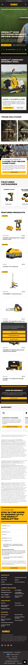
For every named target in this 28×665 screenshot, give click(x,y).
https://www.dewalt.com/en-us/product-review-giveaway (12, 443)
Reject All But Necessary (14, 335)
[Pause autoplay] (25, 49)
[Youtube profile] (8, 645)
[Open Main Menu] (2, 4)
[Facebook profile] (2, 645)
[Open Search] (25, 4)
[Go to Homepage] (14, 4)
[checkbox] (2, 545)
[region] (14, 132)
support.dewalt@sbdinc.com (7, 563)
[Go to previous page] (1, 49)
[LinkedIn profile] (11, 645)
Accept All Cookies (14, 339)
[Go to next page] (22, 49)
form (19, 562)
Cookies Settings (14, 332)
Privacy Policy (21, 560)
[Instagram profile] (5, 645)
